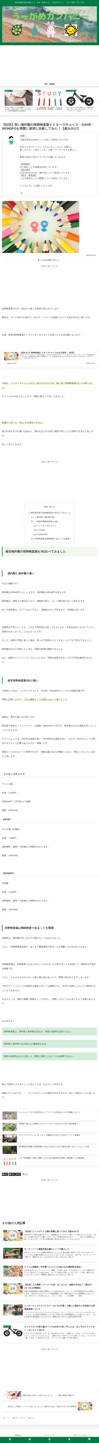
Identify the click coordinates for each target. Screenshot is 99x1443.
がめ (22, 135)
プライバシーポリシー (81, 1435)
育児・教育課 (15, 1174)
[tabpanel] (18, 101)
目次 (46, 507)
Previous (2, 101)
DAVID (42, 530)
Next (97, 101)
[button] (91, 756)
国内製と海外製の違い (45, 517)
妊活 (6, 1174)
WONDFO (43, 534)
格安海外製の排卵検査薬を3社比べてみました (51, 513)
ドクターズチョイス (47, 526)
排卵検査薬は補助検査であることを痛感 (52, 539)
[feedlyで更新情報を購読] (21, 193)
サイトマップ (49, 1435)
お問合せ (17, 1435)
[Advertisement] (49, 63)
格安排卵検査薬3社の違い (47, 521)
